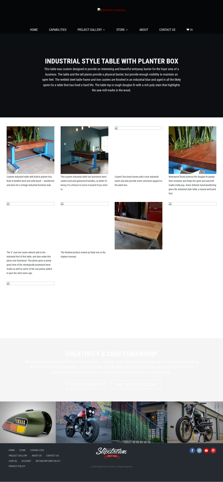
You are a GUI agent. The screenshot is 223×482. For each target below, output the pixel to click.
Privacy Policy (17, 466)
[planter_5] (30, 249)
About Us (37, 455)
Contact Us (167, 30)
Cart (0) (13, 461)
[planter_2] (84, 174)
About (143, 30)
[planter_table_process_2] (192, 249)
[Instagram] (199, 450)
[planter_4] (138, 174)
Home (34, 30)
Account (26, 461)
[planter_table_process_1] (138, 249)
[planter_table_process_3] (30, 329)
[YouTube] (206, 450)
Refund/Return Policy (48, 461)
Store (120, 30)
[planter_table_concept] (84, 249)
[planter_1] (30, 174)
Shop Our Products (86, 385)
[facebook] (192, 450)
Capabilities (57, 30)
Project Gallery (90, 30)
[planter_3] (192, 174)
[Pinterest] (213, 450)
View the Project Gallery (136, 385)
